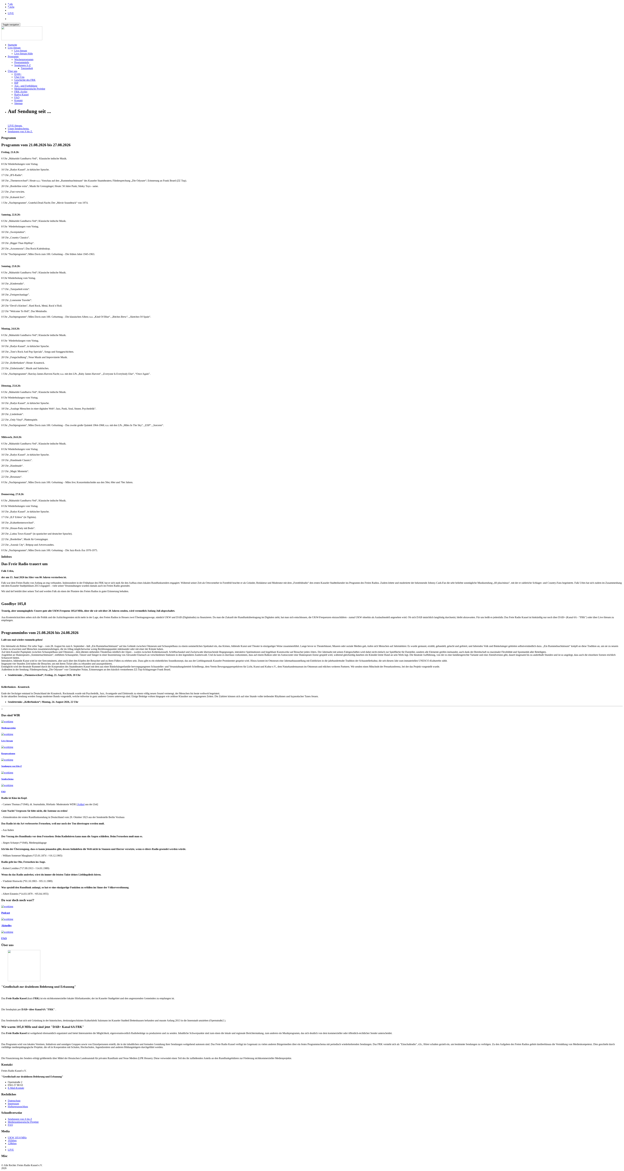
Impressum (13, 1103)
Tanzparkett (27, 68)
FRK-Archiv (20, 91)
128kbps (12, 1143)
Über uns (12, 71)
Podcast (5, 912)
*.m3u (11, 7)
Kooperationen (8, 753)
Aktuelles (6, 925)
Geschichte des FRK (25, 80)
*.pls (10, 4)
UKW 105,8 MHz (17, 1137)
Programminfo (21, 62)
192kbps (12, 1140)
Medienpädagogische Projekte (29, 88)
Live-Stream (14, 47)
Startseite (12, 44)
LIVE (11, 13)
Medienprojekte (8, 728)
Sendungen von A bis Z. (20, 131)
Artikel (80, 804)
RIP (16, 82)
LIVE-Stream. (15, 125)
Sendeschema (7, 779)
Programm (13, 56)
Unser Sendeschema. (18, 128)
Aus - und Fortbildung (25, 85)
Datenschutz (14, 1100)
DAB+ (17, 74)
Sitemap (18, 103)
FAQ (17, 97)
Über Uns (19, 77)
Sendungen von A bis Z (11, 766)
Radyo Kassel (21, 94)
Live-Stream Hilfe (23, 53)
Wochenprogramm (23, 59)
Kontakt (18, 100)
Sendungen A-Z (22, 65)
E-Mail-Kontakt (16, 1088)
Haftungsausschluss (18, 1106)
